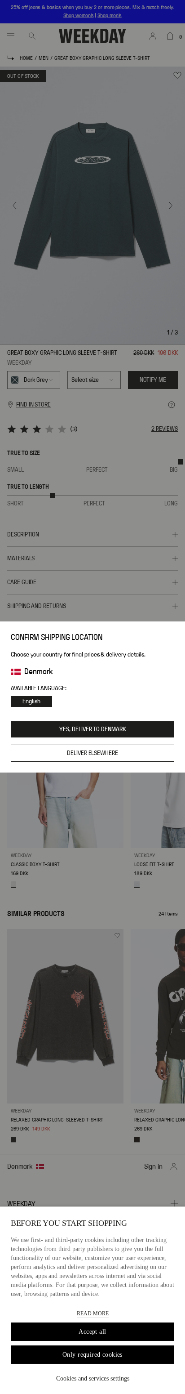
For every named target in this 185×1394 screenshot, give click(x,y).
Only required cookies (92, 1354)
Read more (93, 1313)
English (31, 701)
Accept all (92, 1331)
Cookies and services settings (92, 1378)
